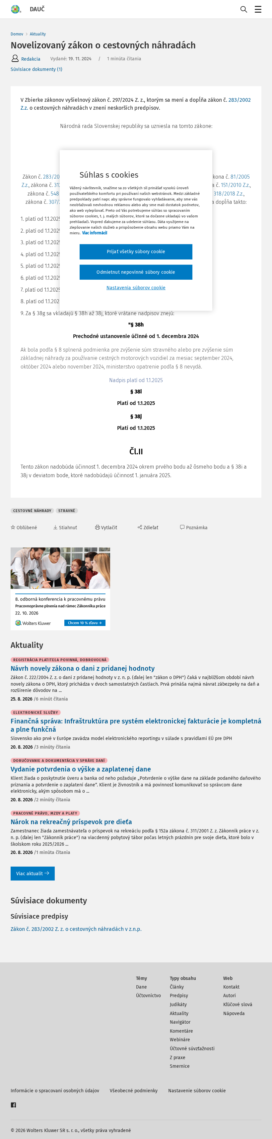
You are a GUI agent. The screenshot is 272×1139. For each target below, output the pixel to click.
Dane (141, 987)
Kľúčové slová (237, 1004)
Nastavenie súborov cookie (197, 1091)
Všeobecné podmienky (134, 1091)
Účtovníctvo (148, 995)
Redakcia (30, 59)
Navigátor (180, 1022)
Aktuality (38, 34)
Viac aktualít (29, 874)
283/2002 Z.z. (58, 177)
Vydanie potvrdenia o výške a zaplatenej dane (81, 769)
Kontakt (231, 987)
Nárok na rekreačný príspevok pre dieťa (71, 822)
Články (177, 987)
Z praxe (177, 1057)
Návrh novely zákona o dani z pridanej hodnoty (83, 668)
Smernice (180, 1066)
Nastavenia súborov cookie (136, 288)
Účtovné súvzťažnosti (192, 1049)
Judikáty (178, 1004)
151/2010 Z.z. (235, 185)
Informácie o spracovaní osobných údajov (55, 1091)
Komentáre (181, 1031)
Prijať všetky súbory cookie (136, 252)
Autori (229, 995)
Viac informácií (94, 233)
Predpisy (179, 995)
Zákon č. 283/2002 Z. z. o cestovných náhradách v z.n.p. (76, 929)
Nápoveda (234, 1013)
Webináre (180, 1040)
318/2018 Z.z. (228, 194)
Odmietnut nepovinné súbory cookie (136, 272)
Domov (17, 34)
